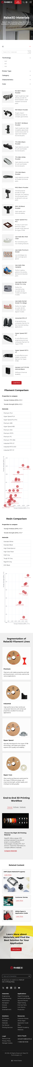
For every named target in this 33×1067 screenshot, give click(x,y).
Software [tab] (16, 807)
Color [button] (4, 84)
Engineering (6, 996)
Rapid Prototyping (23, 996)
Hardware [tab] (23, 807)
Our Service (5, 1025)
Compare (7, 851)
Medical (4, 1007)
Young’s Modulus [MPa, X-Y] (12, 400)
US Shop (18, 2)
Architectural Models (24, 998)
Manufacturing (6, 998)
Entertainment (6, 1009)
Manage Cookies (7, 1043)
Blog (19, 1025)
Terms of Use (6, 1038)
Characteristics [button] (7, 80)
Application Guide (23, 1023)
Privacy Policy (10, 981)
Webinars (20, 1029)
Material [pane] (9, 807)
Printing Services (7, 1027)
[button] (31, 2)
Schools (4, 1005)
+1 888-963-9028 (23, 1042)
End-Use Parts (22, 1005)
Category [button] (5, 75)
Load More (16, 383)
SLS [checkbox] (6, 66)
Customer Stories (23, 1018)
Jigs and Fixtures (23, 1000)
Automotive (6, 1000)
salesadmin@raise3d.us (25, 1039)
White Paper (21, 1020)
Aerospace (5, 1003)
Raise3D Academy (23, 1027)
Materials (5, 1023)
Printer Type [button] (6, 71)
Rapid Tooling (22, 1003)
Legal (4, 1036)
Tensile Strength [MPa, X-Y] (12, 404)
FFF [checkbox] (6, 63)
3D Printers (5, 1018)
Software (5, 1020)
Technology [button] (6, 58)
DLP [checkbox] (6, 61)
